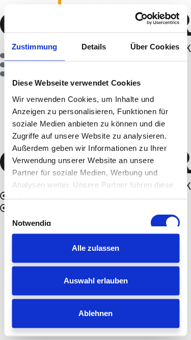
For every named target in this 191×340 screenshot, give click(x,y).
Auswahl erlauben (96, 280)
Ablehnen (95, 313)
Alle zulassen (95, 248)
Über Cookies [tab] (154, 46)
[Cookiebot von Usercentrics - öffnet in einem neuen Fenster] (136, 18)
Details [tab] (93, 46)
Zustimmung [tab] (34, 46)
